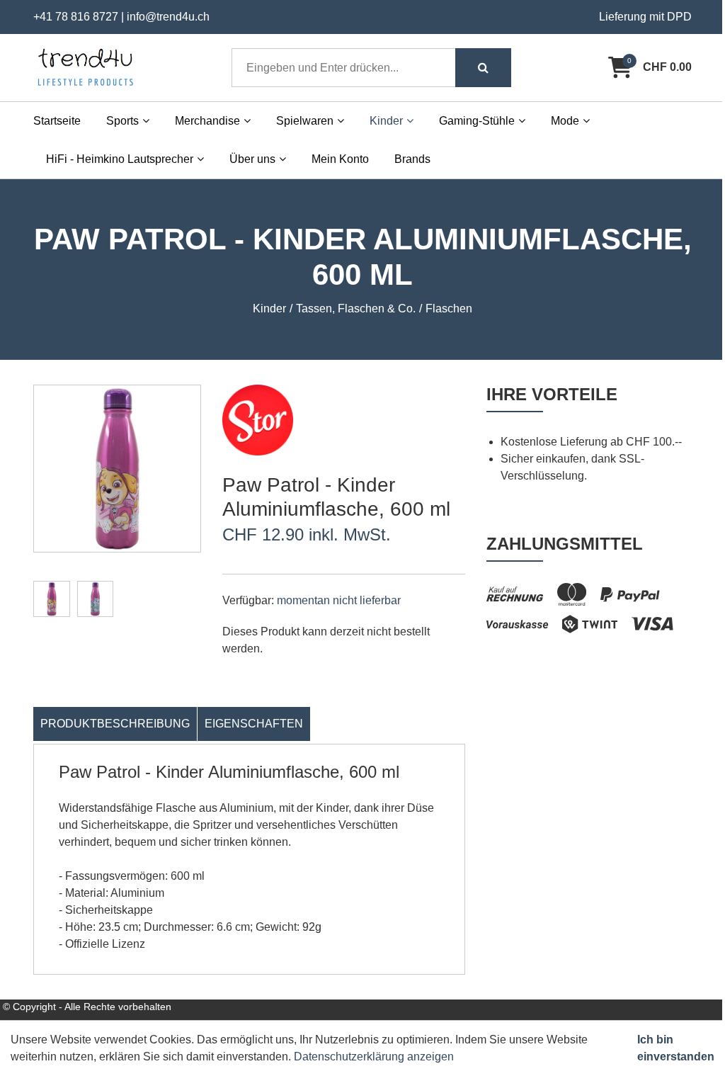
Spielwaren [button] (304, 121)
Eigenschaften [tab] (254, 724)
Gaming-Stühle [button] (477, 121)
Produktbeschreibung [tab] (115, 724)
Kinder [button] (386, 121)
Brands (412, 159)
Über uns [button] (252, 159)
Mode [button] (565, 121)
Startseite (57, 121)
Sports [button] (122, 121)
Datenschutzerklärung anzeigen (374, 1056)
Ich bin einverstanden (675, 1048)
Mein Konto (340, 159)
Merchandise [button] (207, 121)
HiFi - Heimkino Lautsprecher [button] (119, 159)
